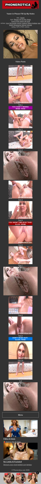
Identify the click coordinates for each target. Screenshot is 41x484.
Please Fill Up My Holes (22, 19)
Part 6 (20, 245)
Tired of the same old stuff (20, 21)
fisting (30, 23)
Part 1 (20, 105)
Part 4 (20, 200)
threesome (17, 25)
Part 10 (20, 360)
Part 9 (20, 336)
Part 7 (20, 265)
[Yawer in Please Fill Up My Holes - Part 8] (20, 313)
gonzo (19, 23)
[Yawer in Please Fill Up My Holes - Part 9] (20, 334)
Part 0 (20, 84)
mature (24, 23)
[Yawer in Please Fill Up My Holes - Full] (20, 379)
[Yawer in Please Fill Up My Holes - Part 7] (20, 263)
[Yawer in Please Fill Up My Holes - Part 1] (20, 103)
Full (20, 381)
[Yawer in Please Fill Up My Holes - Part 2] (20, 128)
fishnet (24, 25)
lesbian (34, 23)
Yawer (22, 18)
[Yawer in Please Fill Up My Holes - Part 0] (20, 82)
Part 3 (20, 150)
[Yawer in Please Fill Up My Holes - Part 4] (20, 198)
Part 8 (20, 315)
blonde (29, 25)
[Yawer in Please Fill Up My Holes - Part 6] (20, 243)
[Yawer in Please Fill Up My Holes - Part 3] (20, 148)
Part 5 (20, 220)
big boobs (13, 23)
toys (7, 23)
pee (39, 23)
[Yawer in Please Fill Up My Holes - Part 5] (20, 218)
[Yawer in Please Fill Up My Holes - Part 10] (20, 358)
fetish (11, 25)
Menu (20, 415)
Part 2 (20, 129)
